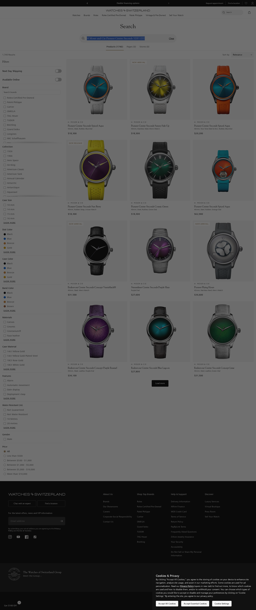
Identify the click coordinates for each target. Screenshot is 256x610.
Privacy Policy (187, 586)
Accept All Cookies (167, 603)
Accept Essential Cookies (195, 603)
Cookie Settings (222, 603)
